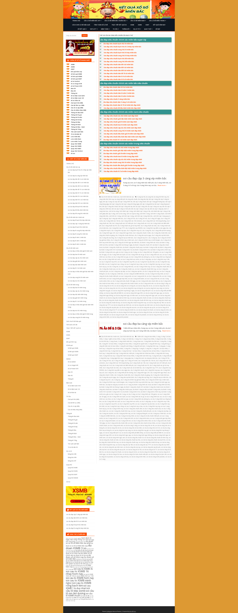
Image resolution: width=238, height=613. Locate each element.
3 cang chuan (113, 341)
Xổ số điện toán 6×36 (74, 386)
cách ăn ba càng (114, 211)
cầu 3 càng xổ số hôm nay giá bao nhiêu (133, 380)
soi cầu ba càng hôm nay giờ (140, 430)
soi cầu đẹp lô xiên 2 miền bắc (77, 237)
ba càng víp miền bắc (151, 358)
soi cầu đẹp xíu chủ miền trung (77, 310)
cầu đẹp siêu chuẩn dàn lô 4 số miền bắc (118, 76)
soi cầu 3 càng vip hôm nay (151, 271)
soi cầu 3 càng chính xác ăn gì (135, 254)
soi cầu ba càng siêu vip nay (161, 305)
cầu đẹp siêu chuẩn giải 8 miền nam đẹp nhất (120, 122)
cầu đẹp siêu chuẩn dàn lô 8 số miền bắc (118, 87)
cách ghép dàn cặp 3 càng (107, 214)
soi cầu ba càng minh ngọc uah (148, 295)
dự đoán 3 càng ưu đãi (150, 247)
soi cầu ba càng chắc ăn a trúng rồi (124, 286)
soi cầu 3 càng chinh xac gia (119, 257)
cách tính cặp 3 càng (127, 216)
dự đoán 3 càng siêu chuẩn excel (153, 387)
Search (85, 35)
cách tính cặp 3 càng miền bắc (143, 216)
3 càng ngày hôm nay (116, 358)
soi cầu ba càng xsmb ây (154, 315)
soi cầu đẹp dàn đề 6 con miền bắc (78, 182)
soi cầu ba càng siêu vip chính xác (121, 305)
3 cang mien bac (116, 351)
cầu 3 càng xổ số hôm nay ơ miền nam (122, 240)
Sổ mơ (158, 29)
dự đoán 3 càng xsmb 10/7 (107, 250)
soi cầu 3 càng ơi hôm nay (142, 266)
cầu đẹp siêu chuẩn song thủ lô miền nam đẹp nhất (122, 131)
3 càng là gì (134, 348)
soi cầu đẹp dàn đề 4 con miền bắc (78, 179)
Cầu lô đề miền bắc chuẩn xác (115, 20)
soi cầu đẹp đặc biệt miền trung (77, 294)
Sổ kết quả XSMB (76, 74)
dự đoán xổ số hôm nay (78, 556)
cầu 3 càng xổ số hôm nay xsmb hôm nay (137, 382)
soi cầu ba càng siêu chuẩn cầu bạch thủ (114, 300)
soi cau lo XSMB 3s (83, 568)
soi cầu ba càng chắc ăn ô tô (111, 288)
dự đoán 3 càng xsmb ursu (107, 252)
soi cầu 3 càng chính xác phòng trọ (139, 257)
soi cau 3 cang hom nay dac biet (145, 262)
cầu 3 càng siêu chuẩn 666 (159, 233)
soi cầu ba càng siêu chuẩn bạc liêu (129, 440)
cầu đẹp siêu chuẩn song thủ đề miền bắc (119, 61)
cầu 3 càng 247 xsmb (131, 360)
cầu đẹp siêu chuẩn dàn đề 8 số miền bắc (118, 70)
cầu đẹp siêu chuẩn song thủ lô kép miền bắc (120, 56)
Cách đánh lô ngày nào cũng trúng (78, 539)
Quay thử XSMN (76, 146)
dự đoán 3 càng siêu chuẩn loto (112, 247)
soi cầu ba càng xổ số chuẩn (144, 310)
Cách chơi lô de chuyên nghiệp (73, 538)
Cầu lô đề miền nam (137, 20)
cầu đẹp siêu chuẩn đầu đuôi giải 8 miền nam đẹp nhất (124, 134)
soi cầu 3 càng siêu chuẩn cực (125, 269)
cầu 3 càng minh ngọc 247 (107, 233)
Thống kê (125, 29)
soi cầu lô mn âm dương (80, 592)
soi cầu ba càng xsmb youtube (119, 317)
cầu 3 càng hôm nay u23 (134, 230)
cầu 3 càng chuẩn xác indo (149, 226)
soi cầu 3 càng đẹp (145, 259)
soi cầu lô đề (85, 596)
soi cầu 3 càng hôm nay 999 (126, 262)
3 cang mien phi (156, 356)
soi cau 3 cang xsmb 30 (139, 276)
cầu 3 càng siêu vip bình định (160, 235)
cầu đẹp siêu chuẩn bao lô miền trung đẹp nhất (121, 156)
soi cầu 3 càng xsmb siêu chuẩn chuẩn (126, 283)
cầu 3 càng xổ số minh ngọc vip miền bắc (127, 242)
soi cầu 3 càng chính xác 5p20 (116, 254)
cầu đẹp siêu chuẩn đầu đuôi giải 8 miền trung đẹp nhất (123, 165)
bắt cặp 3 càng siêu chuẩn (110, 206)
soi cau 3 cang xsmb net (152, 278)
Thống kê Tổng (76, 129)
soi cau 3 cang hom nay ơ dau (133, 264)
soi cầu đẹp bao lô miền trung (77, 287)
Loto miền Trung (76, 141)
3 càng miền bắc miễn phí (126, 353)
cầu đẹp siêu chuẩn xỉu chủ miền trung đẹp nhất (121, 147)
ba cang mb (149, 197)
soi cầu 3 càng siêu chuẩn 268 (160, 266)
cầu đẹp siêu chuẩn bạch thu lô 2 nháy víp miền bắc (122, 47)
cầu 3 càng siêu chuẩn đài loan (124, 235)
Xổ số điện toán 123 (77, 98)
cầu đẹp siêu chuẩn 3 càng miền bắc (117, 99)
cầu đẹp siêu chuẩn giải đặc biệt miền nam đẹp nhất (123, 119)
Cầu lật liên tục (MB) (77, 105)
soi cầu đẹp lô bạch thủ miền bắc (78, 227)
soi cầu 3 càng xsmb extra (141, 418)
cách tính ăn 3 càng (115, 216)
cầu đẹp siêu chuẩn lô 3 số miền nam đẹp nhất (120, 140)
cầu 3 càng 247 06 (129, 218)
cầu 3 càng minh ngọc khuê (124, 233)
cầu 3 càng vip (152, 238)
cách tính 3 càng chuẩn (157, 214)
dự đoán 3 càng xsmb (164, 247)
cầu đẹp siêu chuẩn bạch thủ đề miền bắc (119, 59)
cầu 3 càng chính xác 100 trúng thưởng (154, 221)
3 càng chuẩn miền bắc (125, 341)
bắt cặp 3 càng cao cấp (110, 202)
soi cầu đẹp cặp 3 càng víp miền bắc (145, 178)
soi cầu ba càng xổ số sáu (144, 312)
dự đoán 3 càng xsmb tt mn (141, 250)
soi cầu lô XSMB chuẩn (79, 594)
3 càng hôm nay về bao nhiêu (114, 348)
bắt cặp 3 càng (153, 199)
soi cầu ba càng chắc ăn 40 (146, 425)
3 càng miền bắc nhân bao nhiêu (144, 353)
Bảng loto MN (72, 457)
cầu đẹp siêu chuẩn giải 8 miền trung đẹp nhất (120, 153)
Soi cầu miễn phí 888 (83, 597)
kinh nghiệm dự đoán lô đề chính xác (77, 564)
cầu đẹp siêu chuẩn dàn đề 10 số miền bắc (119, 73)
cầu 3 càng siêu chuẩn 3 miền (142, 233)
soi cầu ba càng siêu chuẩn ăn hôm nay (117, 298)
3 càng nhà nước (139, 358)
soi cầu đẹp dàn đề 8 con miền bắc (78, 186)
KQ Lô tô (136, 29)
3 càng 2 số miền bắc (127, 339)
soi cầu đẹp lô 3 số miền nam (77, 268)
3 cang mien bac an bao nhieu (150, 351)
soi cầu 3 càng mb (112, 266)
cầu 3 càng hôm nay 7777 (117, 228)
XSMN (140, 25)
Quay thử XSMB (76, 144)
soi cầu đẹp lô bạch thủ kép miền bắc (79, 220)
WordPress (133, 611)
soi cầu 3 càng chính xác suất (111, 259)
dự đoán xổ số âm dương (83, 559)
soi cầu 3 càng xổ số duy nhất (154, 274)
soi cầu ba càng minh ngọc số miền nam (126, 295)
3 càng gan (162, 346)
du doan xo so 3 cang (124, 384)
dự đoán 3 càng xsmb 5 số (124, 250)
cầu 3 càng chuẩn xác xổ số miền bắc (130, 368)
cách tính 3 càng (145, 214)
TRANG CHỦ (76, 20)
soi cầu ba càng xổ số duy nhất (147, 452)
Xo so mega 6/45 (76, 84)
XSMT (147, 25)
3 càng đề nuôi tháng (126, 346)
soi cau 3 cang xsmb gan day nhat (117, 278)
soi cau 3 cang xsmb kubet (136, 278)
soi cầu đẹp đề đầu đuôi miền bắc (78, 210)
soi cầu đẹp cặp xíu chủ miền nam (78, 258)
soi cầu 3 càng (132, 252)
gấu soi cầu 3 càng (121, 252)
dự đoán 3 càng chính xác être (161, 384)
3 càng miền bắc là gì (111, 353)
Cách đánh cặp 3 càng (126, 211)
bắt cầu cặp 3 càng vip (156, 209)
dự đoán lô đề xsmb (81, 550)
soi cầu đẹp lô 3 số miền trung (77, 301)
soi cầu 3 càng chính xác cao (153, 254)
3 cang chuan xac (138, 341)
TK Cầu (115, 29)
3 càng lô (141, 348)
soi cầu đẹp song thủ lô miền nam (78, 277)
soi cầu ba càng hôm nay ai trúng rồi (132, 288)
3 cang (158, 336)
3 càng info (127, 348)
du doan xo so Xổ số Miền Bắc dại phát (79, 542)
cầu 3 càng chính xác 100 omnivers (131, 221)
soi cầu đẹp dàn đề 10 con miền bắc (79, 189)
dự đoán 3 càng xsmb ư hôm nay (161, 250)
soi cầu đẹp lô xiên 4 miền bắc (77, 244)
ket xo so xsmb (73, 562)
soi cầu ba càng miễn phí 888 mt (113, 293)
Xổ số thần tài (75, 100)
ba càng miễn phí (120, 199)
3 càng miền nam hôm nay (143, 356)
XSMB (132, 25)
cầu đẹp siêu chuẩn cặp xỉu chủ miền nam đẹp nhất (122, 128)
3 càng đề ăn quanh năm (140, 344)
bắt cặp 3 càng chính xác (125, 202)
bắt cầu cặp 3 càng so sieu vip (140, 209)
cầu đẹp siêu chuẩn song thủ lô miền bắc (119, 50)
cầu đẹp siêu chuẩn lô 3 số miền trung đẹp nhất (121, 171)
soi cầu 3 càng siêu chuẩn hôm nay (145, 269)
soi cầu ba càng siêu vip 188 (155, 302)
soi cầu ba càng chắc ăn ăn (144, 286)
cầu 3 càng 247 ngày (154, 218)
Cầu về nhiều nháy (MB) (78, 110)
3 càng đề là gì (165, 344)
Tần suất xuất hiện (77, 132)
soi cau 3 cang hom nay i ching (114, 264)
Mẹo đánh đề (76, 567)
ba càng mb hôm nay (160, 197)
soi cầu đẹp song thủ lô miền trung (78, 317)
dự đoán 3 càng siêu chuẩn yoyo (133, 247)
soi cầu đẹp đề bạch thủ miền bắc (78, 206)
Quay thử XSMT (76, 148)
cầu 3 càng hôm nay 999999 (133, 228)
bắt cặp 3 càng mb (115, 204)
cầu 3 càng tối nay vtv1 (141, 238)
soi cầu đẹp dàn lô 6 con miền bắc (78, 200)
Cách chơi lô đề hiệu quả (81, 25)
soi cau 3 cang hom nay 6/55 (108, 262)
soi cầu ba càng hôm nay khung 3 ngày (122, 290)
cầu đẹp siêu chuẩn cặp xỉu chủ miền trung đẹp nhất (123, 159)
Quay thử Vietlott (77, 151)
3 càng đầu (163, 341)
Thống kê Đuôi (76, 124)
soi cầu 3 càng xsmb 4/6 (154, 276)
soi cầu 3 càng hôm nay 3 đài (160, 259)
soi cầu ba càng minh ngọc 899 (133, 293)
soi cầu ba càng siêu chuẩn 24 (135, 437)
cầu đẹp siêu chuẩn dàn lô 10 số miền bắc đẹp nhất (121, 105)
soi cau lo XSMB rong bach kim (78, 584)
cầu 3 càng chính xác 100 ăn (111, 221)
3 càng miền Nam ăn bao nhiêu (124, 356)
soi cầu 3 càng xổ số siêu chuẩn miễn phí (147, 416)
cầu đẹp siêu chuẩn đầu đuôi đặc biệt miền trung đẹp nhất (125, 168)
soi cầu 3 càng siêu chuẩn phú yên (141, 411)
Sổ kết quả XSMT (76, 79)
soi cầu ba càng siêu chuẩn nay (161, 300)
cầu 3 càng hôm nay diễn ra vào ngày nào (155, 228)
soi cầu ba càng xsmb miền (137, 457)
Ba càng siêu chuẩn (131, 199)
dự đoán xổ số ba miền (82, 552)
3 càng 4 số (138, 339)
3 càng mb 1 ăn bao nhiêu (160, 348)
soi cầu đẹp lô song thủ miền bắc (78, 234)
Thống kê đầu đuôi (77, 112)
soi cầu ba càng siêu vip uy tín (146, 307)
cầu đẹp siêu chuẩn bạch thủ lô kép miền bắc (120, 53)
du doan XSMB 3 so (79, 546)
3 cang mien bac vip (109, 356)
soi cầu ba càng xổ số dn (161, 310)
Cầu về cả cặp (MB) (77, 108)
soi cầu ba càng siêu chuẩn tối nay (109, 302)
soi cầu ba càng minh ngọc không (142, 435)
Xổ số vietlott (72, 362)
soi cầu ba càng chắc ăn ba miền (132, 428)
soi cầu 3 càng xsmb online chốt (141, 421)
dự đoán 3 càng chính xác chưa (149, 242)
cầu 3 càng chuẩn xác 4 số (142, 223)
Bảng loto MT (72, 461)
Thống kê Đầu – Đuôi (78, 127)
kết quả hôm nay (159, 25)
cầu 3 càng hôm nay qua (118, 230)
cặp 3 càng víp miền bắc (116, 218)
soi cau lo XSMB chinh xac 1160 (83, 576)
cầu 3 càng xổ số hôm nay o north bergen (147, 240)
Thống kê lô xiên (76, 117)
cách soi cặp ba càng (133, 214)
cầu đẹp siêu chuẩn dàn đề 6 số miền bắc (118, 67)
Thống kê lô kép (76, 120)
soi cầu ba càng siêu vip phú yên (109, 307)
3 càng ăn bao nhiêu (148, 339)
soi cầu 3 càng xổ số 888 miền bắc (134, 274)
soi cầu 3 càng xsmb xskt (146, 283)
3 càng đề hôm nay (154, 344)
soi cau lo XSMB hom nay (80, 578)
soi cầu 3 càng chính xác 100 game (148, 252)
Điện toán (104, 29)
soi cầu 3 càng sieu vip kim (134, 271)
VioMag (108, 611)
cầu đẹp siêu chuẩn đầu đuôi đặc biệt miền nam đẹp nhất (125, 137)
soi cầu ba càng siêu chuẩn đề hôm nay (139, 300)
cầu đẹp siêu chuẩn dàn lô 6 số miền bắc (118, 79)
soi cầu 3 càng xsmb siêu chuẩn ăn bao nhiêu (141, 423)
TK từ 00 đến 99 (76, 134)
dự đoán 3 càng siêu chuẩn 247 (142, 245)
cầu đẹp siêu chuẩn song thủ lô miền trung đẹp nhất (122, 162)
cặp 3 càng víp (103, 218)
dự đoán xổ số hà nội (80, 555)
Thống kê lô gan (76, 115)
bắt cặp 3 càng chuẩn (139, 202)
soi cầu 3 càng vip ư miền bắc (114, 274)
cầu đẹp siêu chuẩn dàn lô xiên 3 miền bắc (119, 93)
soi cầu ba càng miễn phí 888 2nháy (132, 433)
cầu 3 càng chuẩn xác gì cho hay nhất (128, 226)
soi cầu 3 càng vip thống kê (139, 413)
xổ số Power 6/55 (76, 86)
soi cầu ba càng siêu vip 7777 (142, 445)
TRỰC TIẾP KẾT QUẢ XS (119, 25)
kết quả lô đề (74, 565)
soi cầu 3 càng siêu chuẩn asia (152, 408)
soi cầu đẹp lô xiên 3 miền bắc (77, 241)
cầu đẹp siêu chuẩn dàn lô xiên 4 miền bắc (119, 96)
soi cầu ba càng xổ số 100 (133, 449)
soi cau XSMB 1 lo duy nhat (78, 587)
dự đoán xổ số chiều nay (79, 552)
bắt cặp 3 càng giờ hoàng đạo (156, 202)
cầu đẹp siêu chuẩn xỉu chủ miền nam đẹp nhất (121, 116)
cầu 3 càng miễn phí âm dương (161, 230)
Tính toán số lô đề (101, 25)
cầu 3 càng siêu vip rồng (106, 238)
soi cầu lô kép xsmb (78, 589)
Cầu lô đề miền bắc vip (92, 20)
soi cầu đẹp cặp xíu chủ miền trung (78, 291)
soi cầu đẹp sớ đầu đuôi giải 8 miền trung (80, 314)
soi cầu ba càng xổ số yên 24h (118, 315)
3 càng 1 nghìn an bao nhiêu (111, 339)
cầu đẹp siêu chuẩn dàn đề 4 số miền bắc (118, 64)
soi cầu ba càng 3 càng (161, 283)
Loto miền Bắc (75, 136)
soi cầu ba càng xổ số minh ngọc (126, 312)
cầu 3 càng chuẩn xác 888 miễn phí (122, 365)
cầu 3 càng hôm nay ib (137, 370)
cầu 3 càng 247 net (141, 218)
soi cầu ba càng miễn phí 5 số (144, 290)
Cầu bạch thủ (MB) (77, 103)
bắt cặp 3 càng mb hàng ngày (130, 204)
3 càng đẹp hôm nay (152, 346)
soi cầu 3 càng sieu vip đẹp (117, 271)
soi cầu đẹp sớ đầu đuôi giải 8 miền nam (80, 251)
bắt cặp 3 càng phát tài (147, 204)
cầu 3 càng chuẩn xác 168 (137, 363)
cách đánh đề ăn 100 (81, 541)
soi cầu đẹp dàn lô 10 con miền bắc (78, 193)
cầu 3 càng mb (146, 230)
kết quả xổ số (81, 565)
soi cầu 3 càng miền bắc (126, 266)
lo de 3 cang (122, 394)
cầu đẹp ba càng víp (112, 384)
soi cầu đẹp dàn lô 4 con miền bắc (78, 196)
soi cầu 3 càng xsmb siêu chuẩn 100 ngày (122, 281)
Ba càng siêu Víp (143, 199)
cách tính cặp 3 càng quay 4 (161, 216)
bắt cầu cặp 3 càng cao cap (153, 206)
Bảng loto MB (72, 454)
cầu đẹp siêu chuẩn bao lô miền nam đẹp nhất (120, 125)
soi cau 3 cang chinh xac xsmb (130, 259)
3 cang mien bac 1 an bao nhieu (131, 351)
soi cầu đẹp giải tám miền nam (77, 261)
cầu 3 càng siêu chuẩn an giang (140, 375)
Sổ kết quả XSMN (76, 76)
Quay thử (147, 29)
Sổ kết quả (82, 29)
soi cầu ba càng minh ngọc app (152, 293)
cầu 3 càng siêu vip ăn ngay (143, 235)
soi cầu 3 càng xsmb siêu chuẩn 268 (147, 281)
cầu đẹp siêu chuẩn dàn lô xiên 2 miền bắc (119, 90)
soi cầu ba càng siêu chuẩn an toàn (140, 298)
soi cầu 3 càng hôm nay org (151, 264)
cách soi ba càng (121, 214)
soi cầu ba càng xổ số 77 (109, 310)
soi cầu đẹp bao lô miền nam (76, 254)
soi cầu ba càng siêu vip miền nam (142, 305)
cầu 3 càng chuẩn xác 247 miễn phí (122, 223)
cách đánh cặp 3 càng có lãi (141, 211)
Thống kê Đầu (75, 122)
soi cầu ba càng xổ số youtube (137, 315)
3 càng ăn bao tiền (160, 339)
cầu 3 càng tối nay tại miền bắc (124, 238)
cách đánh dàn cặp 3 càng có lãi (160, 211)
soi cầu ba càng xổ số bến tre (126, 310)
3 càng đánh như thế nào (151, 341)
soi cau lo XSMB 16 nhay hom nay (77, 572)
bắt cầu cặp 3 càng (138, 206)
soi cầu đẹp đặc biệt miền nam (77, 265)
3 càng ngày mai (128, 358)
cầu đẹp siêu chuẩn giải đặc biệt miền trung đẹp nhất (123, 150)
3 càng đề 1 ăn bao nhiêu (109, 344)
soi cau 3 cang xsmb (125, 276)
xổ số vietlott (75, 81)
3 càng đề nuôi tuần (139, 346)
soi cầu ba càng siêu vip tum (127, 307)
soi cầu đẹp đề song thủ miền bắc (78, 213)
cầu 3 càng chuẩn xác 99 (109, 226)
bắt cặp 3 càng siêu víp (125, 206)
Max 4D (73, 91)
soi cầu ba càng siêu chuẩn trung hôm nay (133, 302)
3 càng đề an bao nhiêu (125, 344)
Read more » (162, 185)
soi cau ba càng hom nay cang (153, 288)
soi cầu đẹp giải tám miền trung (77, 298)
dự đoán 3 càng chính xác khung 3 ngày (120, 245)
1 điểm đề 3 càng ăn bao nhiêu (146, 336)
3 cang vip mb (141, 197)
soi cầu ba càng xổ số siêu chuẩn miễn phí (135, 454)
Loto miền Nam (76, 139)
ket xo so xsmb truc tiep (86, 562)
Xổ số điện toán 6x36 (78, 96)
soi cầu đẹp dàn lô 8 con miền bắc (78, 203)
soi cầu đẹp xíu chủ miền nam (77, 281)
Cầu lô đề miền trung (157, 20)
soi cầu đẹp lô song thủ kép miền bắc (79, 230)
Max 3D (73, 88)
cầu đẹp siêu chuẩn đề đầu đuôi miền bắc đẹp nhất (122, 108)
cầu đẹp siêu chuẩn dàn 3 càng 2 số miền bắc (119, 102)
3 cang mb (148, 348)
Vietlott (93, 29)
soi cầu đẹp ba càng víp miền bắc (143, 323)
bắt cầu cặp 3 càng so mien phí (121, 209)
